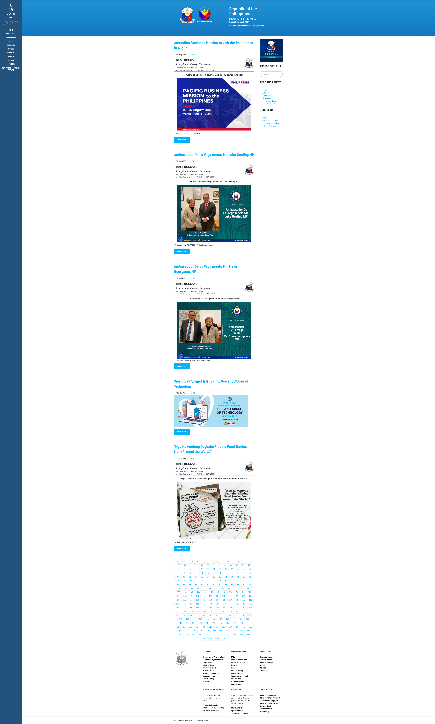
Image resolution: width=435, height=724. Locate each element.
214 (197, 627)
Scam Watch (207, 681)
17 (190, 565)
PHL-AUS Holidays (266, 662)
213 (190, 627)
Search (262, 665)
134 (210, 600)
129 (178, 600)
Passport (234, 665)
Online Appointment (270, 121)
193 (207, 619)
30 (190, 569)
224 (187, 631)
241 (227, 635)
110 (211, 592)
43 (190, 573)
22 (219, 565)
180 (197, 615)
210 (248, 623)
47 (214, 573)
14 (250, 561)
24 (231, 565)
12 (239, 561)
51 (238, 573)
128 (250, 596)
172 (224, 611)
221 (244, 627)
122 (210, 596)
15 (179, 565)
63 (232, 577)
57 (196, 577)
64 (238, 577)
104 (248, 588)
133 (204, 600)
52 (244, 573)
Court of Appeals (266, 709)
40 (250, 569)
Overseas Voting (208, 671)
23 (225, 565)
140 (250, 600)
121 (204, 596)
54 (178, 577)
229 (221, 631)
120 (197, 596)
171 (218, 611)
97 (204, 588)
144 (197, 604)
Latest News (207, 662)
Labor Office (267, 96)
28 (179, 569)
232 (241, 631)
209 (241, 623)
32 (202, 569)
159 (217, 608)
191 (194, 619)
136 (224, 600)
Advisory (265, 93)
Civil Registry (236, 679)
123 (217, 596)
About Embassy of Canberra (213, 660)
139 (243, 600)
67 (179, 581)
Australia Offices (266, 660)
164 (250, 608)
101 (229, 588)
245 (204, 638)
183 (217, 615)
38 (238, 569)
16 (185, 565)
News (264, 90)
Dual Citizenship (237, 671)
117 (178, 596)
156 (197, 608)
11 (233, 561)
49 (226, 573)
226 (200, 631)
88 (226, 585)
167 (191, 611)
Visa (232, 668)
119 (191, 596)
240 (221, 635)
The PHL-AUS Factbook (211, 711)
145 (204, 604)
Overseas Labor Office (211, 673)
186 (237, 615)
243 (241, 635)
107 (192, 592)
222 (250, 627)
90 (238, 585)
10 (228, 561)
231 (234, 631)
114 (237, 592)
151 (244, 604)
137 (230, 600)
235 (186, 635)
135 (217, 600)
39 (244, 569)
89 (232, 585)
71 (203, 581)
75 (226, 581)
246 (211, 638)
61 (220, 577)
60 (214, 577)
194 (214, 619)
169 (205, 611)
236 (193, 635)
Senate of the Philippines (269, 701)
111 (218, 592)
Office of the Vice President (270, 698)
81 (184, 585)
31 (196, 569)
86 (214, 585)
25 (237, 565)
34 (214, 569)
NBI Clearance (236, 673)
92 (250, 585)
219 (230, 627)
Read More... (182, 140)
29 (185, 569)
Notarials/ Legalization (239, 662)
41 (178, 573)
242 (234, 635)
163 (244, 608)
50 (232, 573)
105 (178, 592)
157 (204, 608)
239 (214, 635)
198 (240, 619)
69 (191, 581)
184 (223, 615)
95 (192, 588)
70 (197, 581)
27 (249, 565)
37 (232, 569)
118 (184, 596)
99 (216, 588)
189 (180, 619)
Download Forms (266, 657)
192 (200, 619)
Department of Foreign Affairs (214, 657)
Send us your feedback (239, 713)
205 (214, 623)
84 (202, 585)
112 (224, 592)
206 (221, 623)
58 (202, 577)
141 (177, 604)
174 (237, 611)
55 (184, 577)
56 (190, 577)
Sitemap (263, 668)
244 (248, 635)
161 (230, 608)
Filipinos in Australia (210, 705)
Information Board (269, 101)
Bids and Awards (209, 676)
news (192, 55)
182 (210, 615)
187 (244, 615)
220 (237, 627)
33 (208, 569)
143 (190, 604)
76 (232, 581)
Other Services (236, 684)
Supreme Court (265, 706)
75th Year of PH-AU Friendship (213, 708)
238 (207, 635)
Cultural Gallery (268, 104)
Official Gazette (237, 708)
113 (230, 592)
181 (204, 615)
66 (250, 577)
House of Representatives (269, 703)
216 (210, 627)
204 (207, 623)
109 (205, 592)
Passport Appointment (239, 660)
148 (224, 604)
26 (243, 565)
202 (193, 623)
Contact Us (264, 671)
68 (185, 581)
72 (208, 581)
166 (185, 611)
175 (244, 611)
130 (184, 600)
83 (196, 585)
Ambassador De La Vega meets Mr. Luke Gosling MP (214, 155)
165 (178, 611)
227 (207, 631)
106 (185, 592)
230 (228, 631)
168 (198, 611)
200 (180, 623)
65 (244, 577)
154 (184, 608)
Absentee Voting (268, 98)
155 (191, 608)
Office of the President (268, 695)
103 (241, 588)
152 (250, 604)
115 (243, 592)
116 (249, 592)
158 (210, 608)
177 (177, 615)
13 (244, 561)
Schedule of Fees (269, 126)
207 (227, 623)
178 (184, 615)
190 (187, 619)
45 (202, 573)
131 (191, 600)
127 (243, 596)
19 (202, 565)
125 (230, 596)
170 (211, 611)
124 (223, 596)
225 (193, 631)
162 (237, 608)
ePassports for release (271, 123)
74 (220, 581)
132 (197, 600)
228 (214, 631)
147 (217, 604)
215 (204, 627)
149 (231, 604)
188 (250, 615)
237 (200, 635)
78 (243, 581)
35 (220, 569)
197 (234, 619)
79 (249, 581)
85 (208, 585)
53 (250, 573)
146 (211, 604)
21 (213, 565)
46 (208, 573)
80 (178, 585)
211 (177, 627)
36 (226, 569)
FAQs (264, 118)
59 (208, 577)
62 (226, 577)
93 (180, 588)
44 (196, 573)
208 (234, 623)
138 (237, 600)
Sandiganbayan (265, 712)
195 (220, 619)
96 (198, 588)
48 (220, 573)
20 (208, 565)
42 (184, 573)
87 (220, 585)
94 (186, 588)
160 (224, 608)
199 (247, 619)
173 (231, 611)
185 (230, 615)
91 (244, 585)
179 (190, 615)
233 (248, 631)
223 (180, 631)
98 (210, 588)
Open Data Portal (237, 711)
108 (198, 592)
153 (177, 608)
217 (217, 627)
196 (227, 619)
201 (187, 623)
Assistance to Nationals (239, 676)
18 (196, 565)
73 (214, 581)
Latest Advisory (208, 665)
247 (218, 638)
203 (200, 623)
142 (184, 604)
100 (222, 588)
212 (184, 627)
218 (223, 627)
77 (237, 581)
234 (179, 635)
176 (250, 611)
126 (237, 596)
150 (238, 604)
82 (190, 585)
